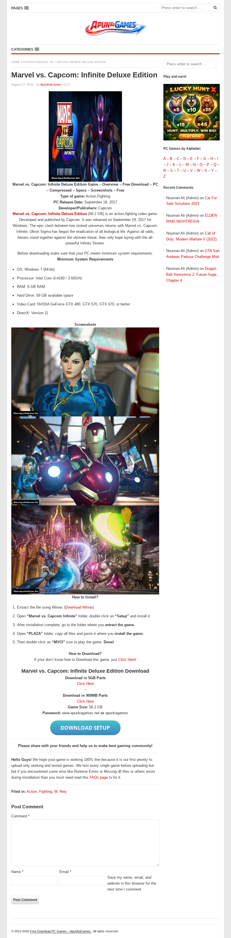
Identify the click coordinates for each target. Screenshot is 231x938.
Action (28, 62)
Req (63, 791)
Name (17, 872)
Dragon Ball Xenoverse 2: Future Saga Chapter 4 (191, 274)
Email (65, 872)
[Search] (215, 7)
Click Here (126, 659)
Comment (20, 816)
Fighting (45, 791)
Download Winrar (79, 607)
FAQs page (99, 777)
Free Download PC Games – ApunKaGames (61, 931)
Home (15, 62)
